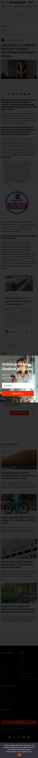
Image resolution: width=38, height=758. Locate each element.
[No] (35, 750)
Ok (19, 755)
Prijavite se (18, 393)
